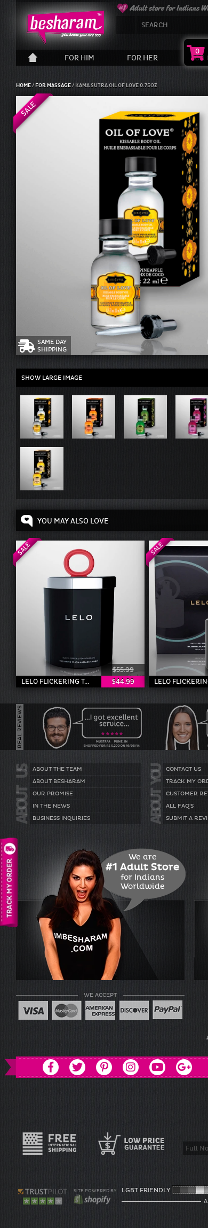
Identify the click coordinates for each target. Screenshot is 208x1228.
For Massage (53, 85)
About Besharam (59, 781)
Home (24, 85)
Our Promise (53, 794)
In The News (51, 806)
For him (79, 57)
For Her (142, 57)
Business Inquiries (61, 818)
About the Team (57, 769)
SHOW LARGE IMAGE (51, 377)
